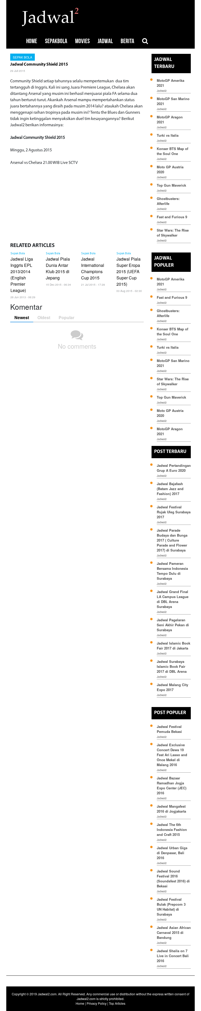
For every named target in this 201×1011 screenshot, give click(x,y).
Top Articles (117, 1003)
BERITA (127, 41)
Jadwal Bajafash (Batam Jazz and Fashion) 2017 (170, 488)
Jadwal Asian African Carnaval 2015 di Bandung (174, 932)
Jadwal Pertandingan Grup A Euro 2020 (174, 468)
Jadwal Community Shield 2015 (39, 64)
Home (80, 1003)
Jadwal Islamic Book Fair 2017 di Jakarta (173, 646)
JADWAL (105, 41)
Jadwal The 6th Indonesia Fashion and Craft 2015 (172, 829)
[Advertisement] (77, 202)
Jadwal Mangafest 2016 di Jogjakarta (171, 809)
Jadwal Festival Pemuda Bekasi (169, 729)
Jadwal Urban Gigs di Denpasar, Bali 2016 (172, 852)
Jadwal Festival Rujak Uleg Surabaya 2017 (174, 511)
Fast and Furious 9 (172, 216)
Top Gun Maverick (171, 185)
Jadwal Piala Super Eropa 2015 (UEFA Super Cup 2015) (128, 271)
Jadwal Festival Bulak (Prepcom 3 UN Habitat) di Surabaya (171, 907)
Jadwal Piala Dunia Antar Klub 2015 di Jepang (58, 268)
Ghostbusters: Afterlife (168, 201)
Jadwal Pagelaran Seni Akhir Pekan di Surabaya (173, 624)
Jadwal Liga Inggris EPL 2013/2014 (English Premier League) (21, 274)
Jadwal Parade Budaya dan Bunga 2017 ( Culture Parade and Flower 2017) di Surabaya (172, 540)
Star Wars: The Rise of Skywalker (173, 233)
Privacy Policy (97, 1003)
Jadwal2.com (47, 994)
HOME (31, 41)
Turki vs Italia (167, 135)
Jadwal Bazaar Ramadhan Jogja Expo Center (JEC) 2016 (171, 785)
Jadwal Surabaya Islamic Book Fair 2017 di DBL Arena (172, 666)
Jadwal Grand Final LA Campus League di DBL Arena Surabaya (172, 599)
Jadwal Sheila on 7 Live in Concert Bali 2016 (173, 955)
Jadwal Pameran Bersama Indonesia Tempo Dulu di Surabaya (172, 571)
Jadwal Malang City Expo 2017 (172, 687)
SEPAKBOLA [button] (56, 41)
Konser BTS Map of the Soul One (172, 151)
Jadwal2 (162, 91)
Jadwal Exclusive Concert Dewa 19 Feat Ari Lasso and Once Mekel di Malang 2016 (172, 754)
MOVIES (82, 41)
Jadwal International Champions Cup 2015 (92, 268)
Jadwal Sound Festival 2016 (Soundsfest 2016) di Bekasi (173, 878)
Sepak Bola (22, 57)
